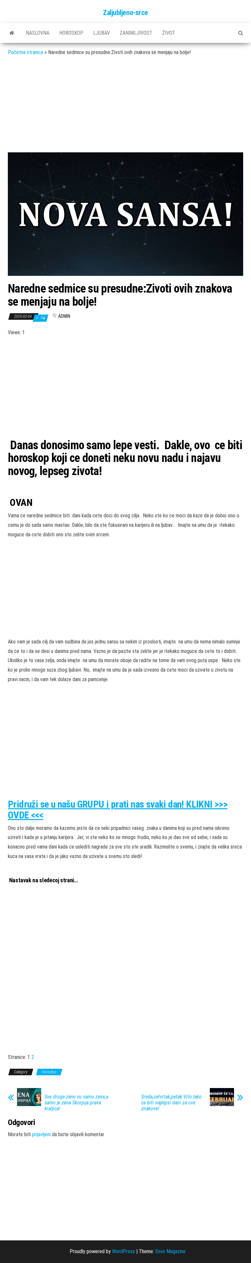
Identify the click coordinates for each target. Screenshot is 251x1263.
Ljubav (101, 33)
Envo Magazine (170, 1251)
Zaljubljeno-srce (125, 13)
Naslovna (37, 33)
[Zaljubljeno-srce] (12, 33)
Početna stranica (25, 52)
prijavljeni (41, 1134)
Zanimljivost (136, 33)
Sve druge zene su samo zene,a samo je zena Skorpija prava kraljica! (76, 1103)
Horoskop (71, 33)
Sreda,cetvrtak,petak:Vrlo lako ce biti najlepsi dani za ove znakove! (171, 1103)
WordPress (123, 1251)
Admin (64, 316)
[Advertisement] (125, 109)
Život (168, 33)
